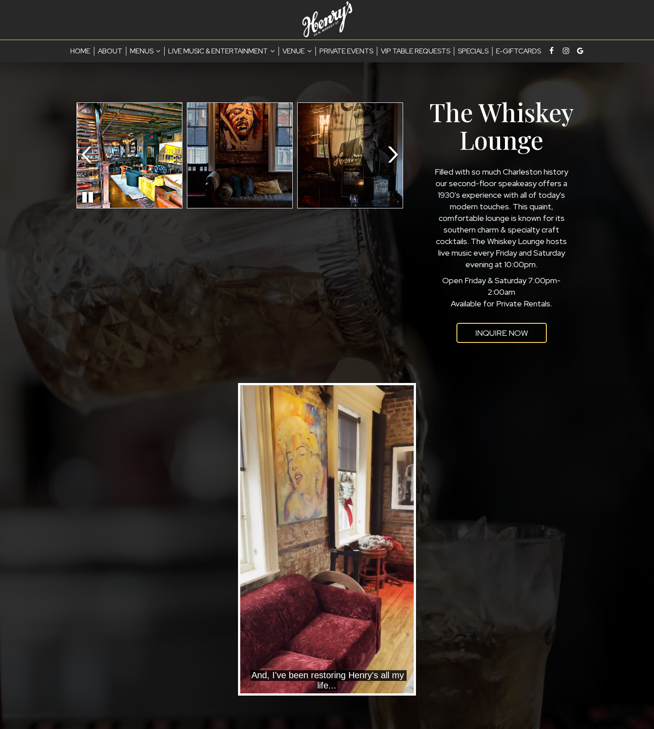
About (110, 51)
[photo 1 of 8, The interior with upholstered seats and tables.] (129, 155)
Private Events (346, 51)
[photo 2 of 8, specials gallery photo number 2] (240, 155)
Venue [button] (294, 51)
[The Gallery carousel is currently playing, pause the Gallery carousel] (87, 197)
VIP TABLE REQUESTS (415, 51)
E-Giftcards (518, 51)
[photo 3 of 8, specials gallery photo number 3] (350, 155)
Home (80, 51)
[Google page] (580, 51)
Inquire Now (492, 335)
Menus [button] (142, 51)
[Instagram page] (566, 51)
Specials (473, 51)
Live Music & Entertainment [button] (218, 51)
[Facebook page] (552, 51)
